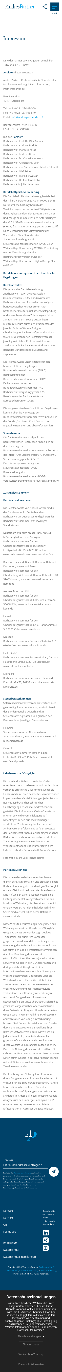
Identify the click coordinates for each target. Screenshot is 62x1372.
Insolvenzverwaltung (28, 1270)
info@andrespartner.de (25, 117)
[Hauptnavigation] (54, 6)
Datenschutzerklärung (22, 1173)
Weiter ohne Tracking (31, 1354)
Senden (54, 1171)
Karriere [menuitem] (8, 1218)
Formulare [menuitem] (9, 1231)
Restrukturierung (48, 1270)
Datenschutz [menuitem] (11, 1250)
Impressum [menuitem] (10, 1243)
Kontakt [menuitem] (8, 1211)
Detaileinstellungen (29, 1336)
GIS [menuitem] (5, 1224)
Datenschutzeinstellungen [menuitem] (19, 1257)
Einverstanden (31, 1344)
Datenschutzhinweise (31, 1364)
